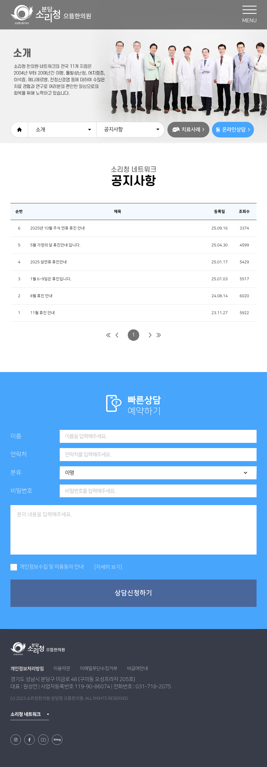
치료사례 (190, 130)
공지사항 (113, 129)
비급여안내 (137, 668)
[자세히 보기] (108, 567)
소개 (40, 130)
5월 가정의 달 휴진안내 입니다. (55, 245)
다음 (150, 335)
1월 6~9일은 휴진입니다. (50, 279)
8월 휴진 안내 (41, 296)
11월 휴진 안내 (42, 313)
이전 (117, 335)
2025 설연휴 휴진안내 (48, 262)
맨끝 (158, 335)
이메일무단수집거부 (98, 668)
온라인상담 (234, 130)
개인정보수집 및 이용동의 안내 (52, 567)
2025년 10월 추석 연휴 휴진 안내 (57, 228)
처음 (108, 335)
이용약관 (61, 668)
